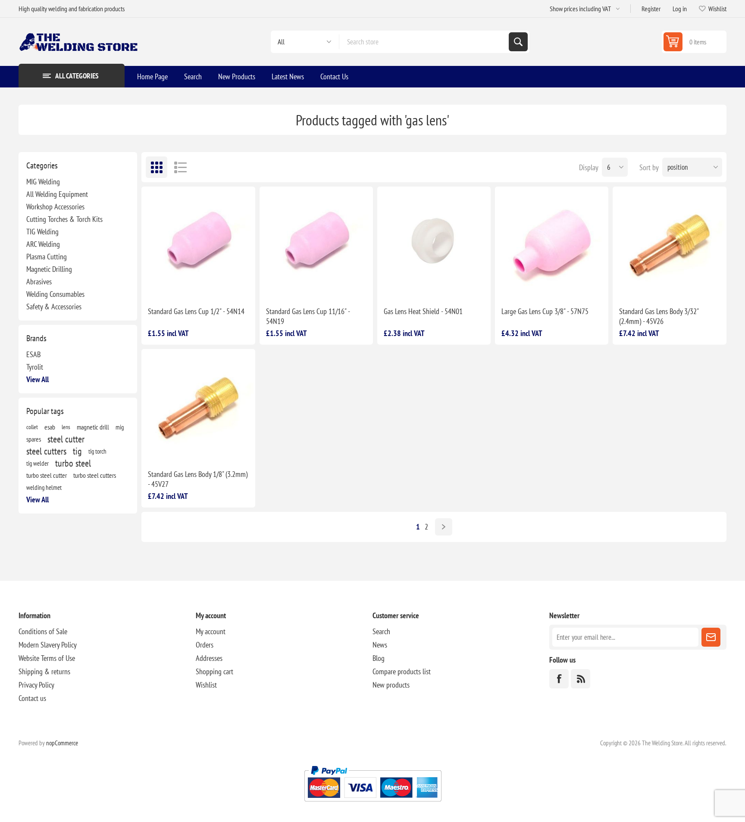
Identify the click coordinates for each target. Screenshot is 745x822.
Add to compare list (173, 286)
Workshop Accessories (55, 207)
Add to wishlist (155, 286)
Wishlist (206, 685)
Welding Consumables (55, 294)
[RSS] (580, 678)
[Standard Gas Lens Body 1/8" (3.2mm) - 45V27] (198, 405)
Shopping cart (214, 671)
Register (651, 8)
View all (37, 379)
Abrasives (39, 281)
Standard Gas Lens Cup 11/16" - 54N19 (308, 316)
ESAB (33, 354)
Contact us (32, 698)
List (180, 167)
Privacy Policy (36, 685)
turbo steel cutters (94, 475)
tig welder (37, 463)
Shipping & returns (44, 671)
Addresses (209, 658)
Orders (204, 645)
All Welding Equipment (57, 194)
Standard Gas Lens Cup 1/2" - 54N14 (196, 311)
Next (443, 527)
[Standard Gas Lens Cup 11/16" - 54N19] (316, 243)
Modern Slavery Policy (48, 645)
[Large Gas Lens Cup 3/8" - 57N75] (551, 243)
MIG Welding (43, 182)
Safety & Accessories (53, 306)
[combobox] (424, 41)
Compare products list (401, 671)
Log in (680, 8)
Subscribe (710, 637)
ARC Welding (43, 244)
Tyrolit (34, 367)
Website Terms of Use (47, 658)
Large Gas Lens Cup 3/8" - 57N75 (544, 311)
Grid (156, 167)
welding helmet (44, 487)
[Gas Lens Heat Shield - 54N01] (434, 243)
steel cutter (66, 439)
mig (120, 427)
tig (77, 451)
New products (391, 685)
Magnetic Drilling (49, 269)
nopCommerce (62, 743)
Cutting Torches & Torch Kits (64, 219)
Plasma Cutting (46, 257)
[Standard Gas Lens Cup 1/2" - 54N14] (198, 243)
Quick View (191, 286)
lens (66, 427)
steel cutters (46, 451)
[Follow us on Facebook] (559, 678)
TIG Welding (42, 232)
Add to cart (225, 286)
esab (49, 427)
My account (210, 631)
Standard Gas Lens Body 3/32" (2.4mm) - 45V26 (658, 316)
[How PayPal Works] (372, 805)
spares (33, 439)
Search (518, 41)
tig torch (97, 451)
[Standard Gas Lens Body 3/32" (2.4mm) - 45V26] (669, 243)
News (379, 645)
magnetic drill (93, 427)
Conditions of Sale (43, 631)
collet (32, 427)
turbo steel (73, 463)
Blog (378, 658)
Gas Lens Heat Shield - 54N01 (423, 311)
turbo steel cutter (46, 475)
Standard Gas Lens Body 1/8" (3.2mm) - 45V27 (197, 479)
